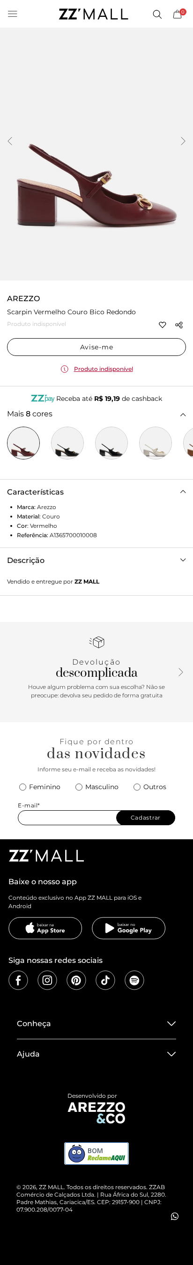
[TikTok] (105, 980)
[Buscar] (157, 14)
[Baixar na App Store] (45, 928)
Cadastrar (146, 817)
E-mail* (29, 805)
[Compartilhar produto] (179, 325)
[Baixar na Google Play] (129, 928)
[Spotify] (134, 980)
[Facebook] (18, 980)
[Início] (93, 14)
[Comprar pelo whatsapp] (175, 1216)
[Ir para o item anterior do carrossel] (10, 142)
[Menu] (12, 14)
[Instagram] (47, 980)
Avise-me (96, 347)
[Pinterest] (76, 980)
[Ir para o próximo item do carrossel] (183, 142)
